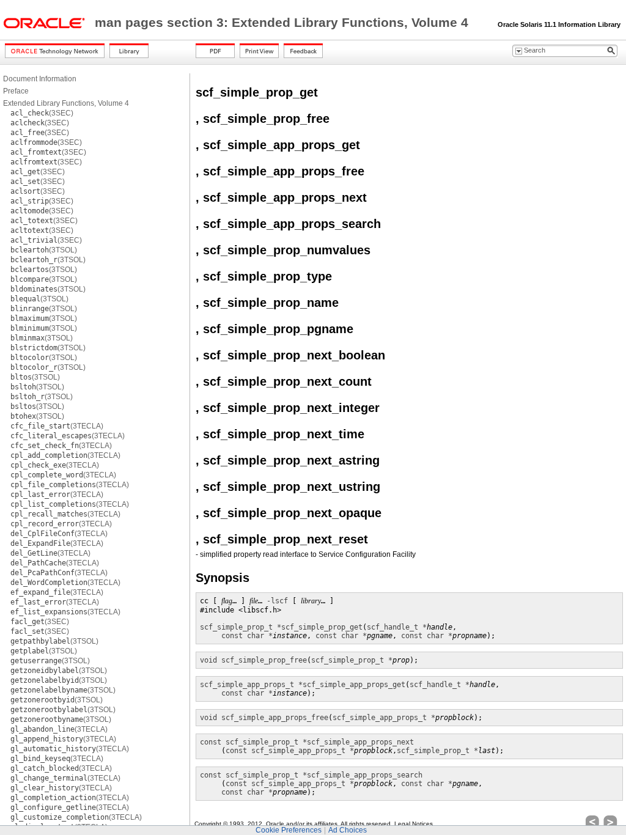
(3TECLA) (56, 426)
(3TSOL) (43, 250)
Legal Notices (413, 823)
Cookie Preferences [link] (289, 830)
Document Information (39, 79)
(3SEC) (41, 113)
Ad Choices (347, 830)
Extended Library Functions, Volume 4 (66, 103)
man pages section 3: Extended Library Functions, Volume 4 (283, 22)
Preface (16, 91)
